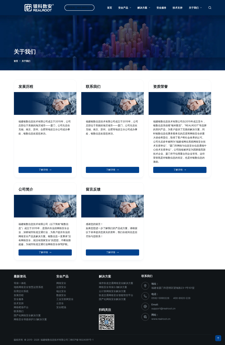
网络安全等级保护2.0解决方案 (30, 319)
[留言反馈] (112, 206)
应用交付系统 (21, 291)
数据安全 (61, 295)
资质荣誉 (160, 86)
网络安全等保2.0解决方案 (113, 287)
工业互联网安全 (64, 299)
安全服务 (161, 7)
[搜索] (209, 7)
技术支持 (177, 7)
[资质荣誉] (180, 103)
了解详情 (43, 170)
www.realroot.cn (160, 318)
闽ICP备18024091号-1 (82, 339)
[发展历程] (45, 103)
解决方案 (142, 7)
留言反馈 (93, 189)
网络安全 (61, 283)
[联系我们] (112, 103)
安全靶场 (61, 307)
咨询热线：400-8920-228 (79, 7)
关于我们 (194, 7)
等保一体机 (20, 283)
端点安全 (61, 291)
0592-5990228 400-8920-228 (170, 298)
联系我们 (93, 86)
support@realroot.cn (163, 308)
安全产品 (123, 7)
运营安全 (61, 287)
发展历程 (26, 86)
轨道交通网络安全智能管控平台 (116, 295)
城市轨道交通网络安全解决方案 (116, 283)
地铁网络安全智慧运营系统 (28, 287)
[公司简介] (45, 206)
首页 (109, 7)
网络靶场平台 (21, 307)
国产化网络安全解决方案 (27, 315)
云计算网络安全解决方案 (112, 291)
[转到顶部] (218, 338)
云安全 (60, 303)
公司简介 (26, 189)
